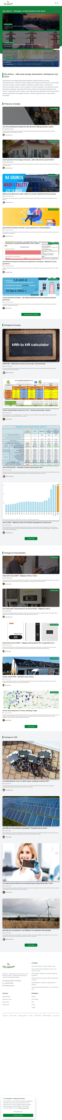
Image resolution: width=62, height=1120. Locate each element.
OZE (33, 1002)
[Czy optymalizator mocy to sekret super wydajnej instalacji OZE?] (31, 760)
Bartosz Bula (8, 837)
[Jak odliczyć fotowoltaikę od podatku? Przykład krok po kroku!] (31, 811)
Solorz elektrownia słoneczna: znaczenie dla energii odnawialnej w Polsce (22, 44)
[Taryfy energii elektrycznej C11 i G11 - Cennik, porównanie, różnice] (31, 393)
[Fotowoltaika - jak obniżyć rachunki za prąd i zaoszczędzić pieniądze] (31, 21)
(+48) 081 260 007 (8, 983)
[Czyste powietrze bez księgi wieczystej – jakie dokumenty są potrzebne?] (31, 149)
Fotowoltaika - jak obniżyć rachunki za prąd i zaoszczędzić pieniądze (21, 26)
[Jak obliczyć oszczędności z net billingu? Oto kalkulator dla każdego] (31, 913)
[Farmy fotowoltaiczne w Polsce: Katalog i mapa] (31, 700)
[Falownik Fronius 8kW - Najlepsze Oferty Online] (31, 565)
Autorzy (5, 993)
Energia (33, 996)
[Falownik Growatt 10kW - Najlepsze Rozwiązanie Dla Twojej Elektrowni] (31, 632)
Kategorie (35, 993)
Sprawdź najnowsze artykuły (31, 314)
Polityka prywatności (22, 1015)
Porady (33, 1007)
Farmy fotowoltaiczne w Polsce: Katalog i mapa (43, 966)
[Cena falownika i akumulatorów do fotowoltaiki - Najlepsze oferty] (31, 598)
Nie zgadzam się (18, 1111)
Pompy (33, 1004)
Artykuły (34, 963)
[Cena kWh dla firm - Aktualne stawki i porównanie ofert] (31, 445)
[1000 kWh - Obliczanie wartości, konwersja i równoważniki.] (31, 345)
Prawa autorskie (13, 1015)
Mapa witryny (56, 1015)
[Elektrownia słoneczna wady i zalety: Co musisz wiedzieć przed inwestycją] (31, 183)
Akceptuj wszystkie (18, 1115)
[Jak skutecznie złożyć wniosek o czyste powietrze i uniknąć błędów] (31, 217)
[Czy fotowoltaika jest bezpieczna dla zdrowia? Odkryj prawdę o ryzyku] (31, 116)
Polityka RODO (37, 1015)
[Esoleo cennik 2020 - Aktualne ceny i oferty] (31, 666)
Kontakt (31, 1015)
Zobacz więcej (31, 538)
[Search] (57, 3)
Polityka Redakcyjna (47, 1015)
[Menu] (55, 3)
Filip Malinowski (9, 532)
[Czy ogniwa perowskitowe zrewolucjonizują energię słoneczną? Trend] (31, 862)
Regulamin (5, 1015)
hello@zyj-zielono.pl (9, 985)
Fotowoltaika (35, 999)
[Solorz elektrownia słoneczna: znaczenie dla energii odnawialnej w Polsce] (31, 40)
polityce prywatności (24, 1108)
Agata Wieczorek (9, 372)
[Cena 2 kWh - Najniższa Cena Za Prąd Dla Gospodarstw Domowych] (31, 501)
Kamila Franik (9, 419)
